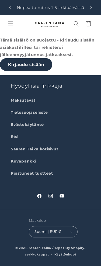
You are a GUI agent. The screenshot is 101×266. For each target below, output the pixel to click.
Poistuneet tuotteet (32, 173)
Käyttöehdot (65, 254)
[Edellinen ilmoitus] (10, 7)
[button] (11, 24)
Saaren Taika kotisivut (34, 149)
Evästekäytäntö (27, 124)
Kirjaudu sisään (26, 64)
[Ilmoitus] (91, 7)
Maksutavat (23, 100)
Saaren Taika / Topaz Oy (49, 248)
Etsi (14, 136)
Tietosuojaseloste (29, 112)
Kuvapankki (23, 161)
